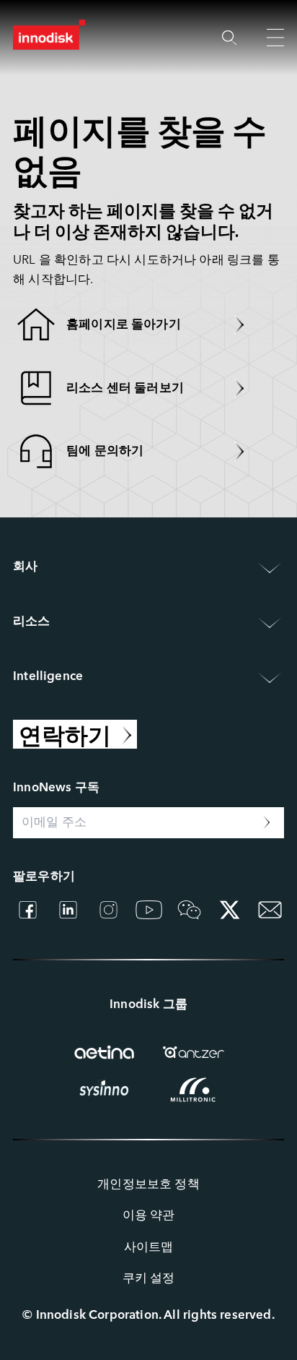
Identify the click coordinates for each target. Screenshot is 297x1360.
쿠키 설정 (149, 1279)
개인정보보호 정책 (148, 1185)
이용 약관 (149, 1216)
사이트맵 (149, 1247)
